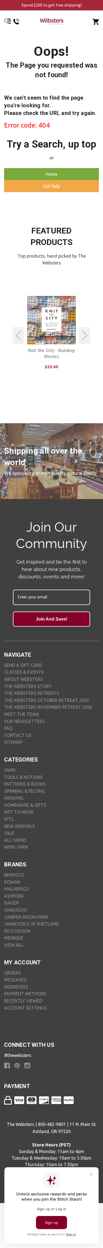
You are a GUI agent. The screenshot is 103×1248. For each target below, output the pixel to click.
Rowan (12, 882)
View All (13, 945)
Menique (13, 937)
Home (51, 174)
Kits (8, 819)
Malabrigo (16, 888)
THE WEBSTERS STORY (28, 686)
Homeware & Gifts (25, 805)
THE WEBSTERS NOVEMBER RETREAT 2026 (48, 707)
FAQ (8, 728)
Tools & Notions (23, 777)
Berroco (14, 874)
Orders (12, 972)
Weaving (14, 798)
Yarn (9, 770)
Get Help (51, 186)
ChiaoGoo (15, 909)
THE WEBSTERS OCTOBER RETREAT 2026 (46, 700)
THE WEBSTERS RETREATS (31, 693)
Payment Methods (25, 993)
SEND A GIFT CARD (23, 665)
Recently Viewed (23, 1000)
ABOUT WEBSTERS (23, 679)
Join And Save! (51, 619)
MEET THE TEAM (21, 714)
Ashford (14, 896)
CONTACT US (17, 735)
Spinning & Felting (24, 791)
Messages (15, 979)
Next (84, 335)
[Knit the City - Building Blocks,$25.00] (51, 320)
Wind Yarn (16, 847)
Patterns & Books (25, 784)
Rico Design (17, 931)
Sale (9, 833)
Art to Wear (19, 811)
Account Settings (25, 1007)
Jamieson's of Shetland (31, 923)
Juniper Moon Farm (26, 917)
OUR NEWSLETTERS (24, 721)
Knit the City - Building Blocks (51, 353)
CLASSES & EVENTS (24, 672)
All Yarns (15, 840)
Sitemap (13, 742)
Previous (18, 335)
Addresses (16, 986)
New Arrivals (19, 826)
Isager (11, 902)
